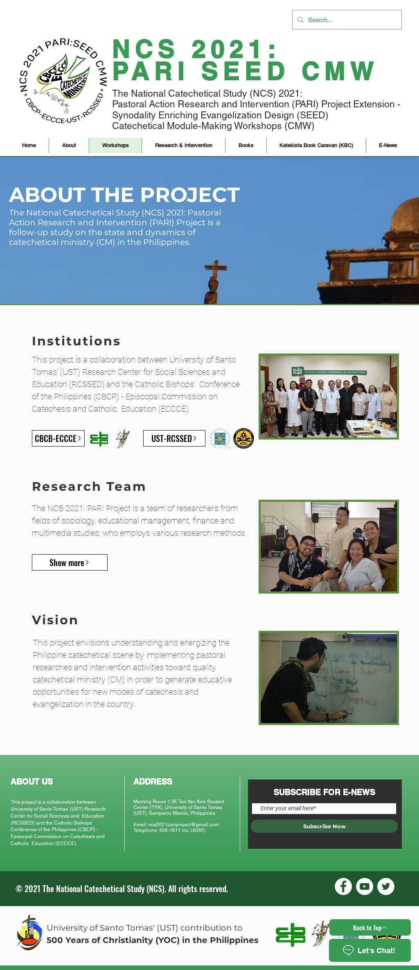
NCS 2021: (196, 48)
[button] (69, 145)
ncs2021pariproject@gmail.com (183, 824)
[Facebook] (343, 886)
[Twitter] (385, 886)
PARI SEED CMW (245, 71)
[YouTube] (364, 886)
